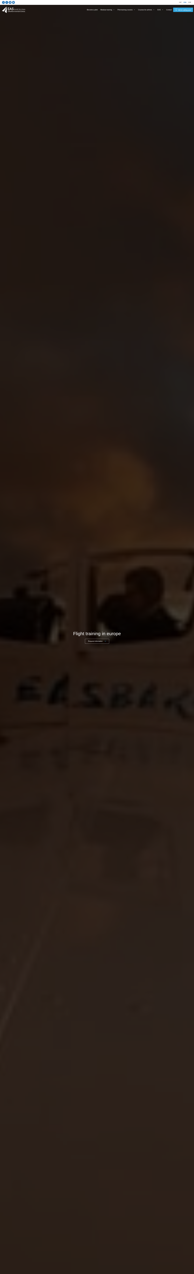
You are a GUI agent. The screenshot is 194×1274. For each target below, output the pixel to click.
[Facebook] (13, 2)
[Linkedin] (10, 2)
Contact (169, 10)
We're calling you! (184, 10)
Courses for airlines (145, 10)
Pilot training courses (125, 10)
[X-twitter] (6, 2)
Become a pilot (92, 10)
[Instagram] (3, 2)
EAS (159, 10)
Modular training (106, 10)
